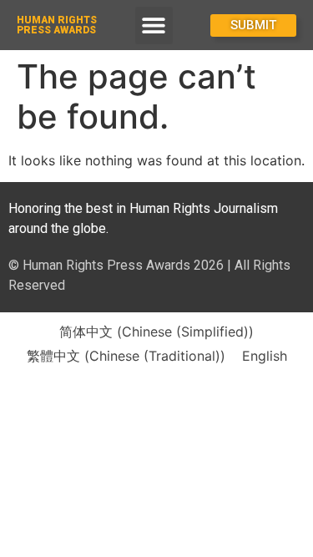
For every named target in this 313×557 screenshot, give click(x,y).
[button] (154, 25)
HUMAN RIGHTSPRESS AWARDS (57, 25)
